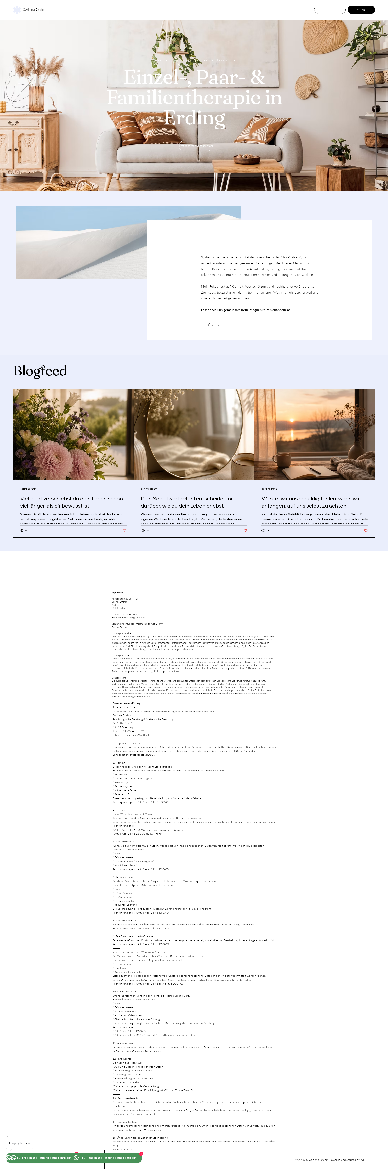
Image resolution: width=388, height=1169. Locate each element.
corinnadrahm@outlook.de (131, 617)
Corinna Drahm (34, 9)
